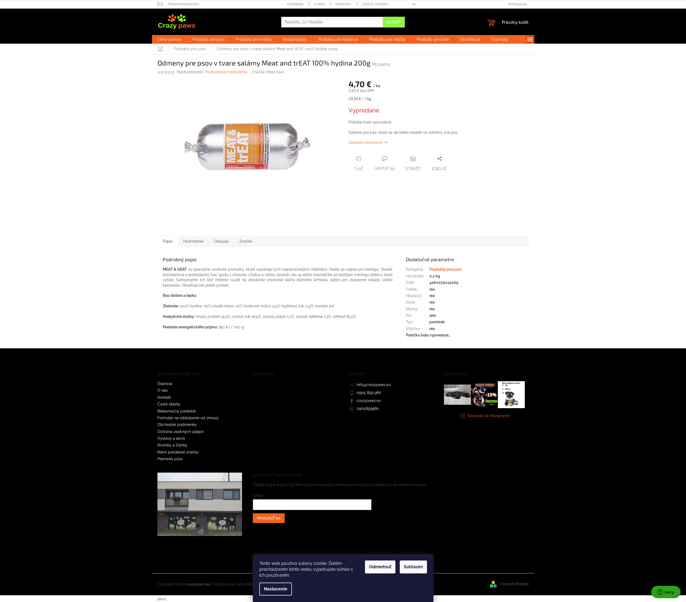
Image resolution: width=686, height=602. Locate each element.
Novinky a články (172, 445)
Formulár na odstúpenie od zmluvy (188, 418)
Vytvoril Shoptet (514, 584)
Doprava (295, 4)
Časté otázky (375, 4)
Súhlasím (413, 566)
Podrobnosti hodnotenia (226, 72)
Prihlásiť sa (268, 518)
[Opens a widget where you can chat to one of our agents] (666, 592)
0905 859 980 (369, 392)
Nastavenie (275, 588)
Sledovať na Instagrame (488, 416)
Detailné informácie (366, 142)
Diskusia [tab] (221, 241)
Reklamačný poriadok (176, 411)
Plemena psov (169, 459)
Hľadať (394, 22)
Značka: (268, 72)
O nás (319, 4)
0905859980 (368, 408)
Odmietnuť (380, 566)
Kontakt (343, 4)
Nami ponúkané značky (178, 452)
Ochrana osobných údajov (180, 431)
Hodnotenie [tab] (193, 241)
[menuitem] (169, 39)
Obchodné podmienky (177, 424)
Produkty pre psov (445, 269)
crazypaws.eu (369, 400)
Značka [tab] (245, 241)
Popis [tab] (168, 241)
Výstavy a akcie (171, 438)
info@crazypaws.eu (374, 385)
